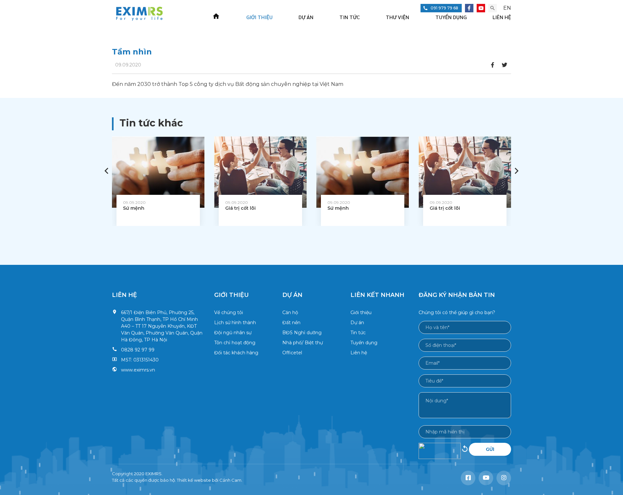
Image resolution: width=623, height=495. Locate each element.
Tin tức (349, 17)
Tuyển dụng (451, 17)
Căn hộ (290, 312)
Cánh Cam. (230, 480)
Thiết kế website (194, 480)
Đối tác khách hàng (236, 353)
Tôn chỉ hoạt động (234, 343)
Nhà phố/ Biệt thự (302, 343)
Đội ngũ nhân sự (232, 333)
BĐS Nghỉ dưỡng (302, 333)
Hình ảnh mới (465, 451)
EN (507, 8)
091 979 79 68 (444, 8)
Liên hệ (502, 17)
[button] (516, 171)
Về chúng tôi (228, 312)
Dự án (306, 17)
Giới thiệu (259, 17)
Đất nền (291, 322)
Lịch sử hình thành (235, 322)
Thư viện (397, 17)
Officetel (292, 353)
